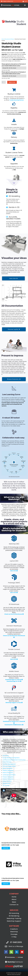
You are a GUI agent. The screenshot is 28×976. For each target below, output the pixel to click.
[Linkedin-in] (17, 952)
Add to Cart (12, 82)
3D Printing (6, 785)
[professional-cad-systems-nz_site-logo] (10, 5)
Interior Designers (8, 772)
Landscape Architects (9, 774)
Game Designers (7, 768)
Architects (6, 755)
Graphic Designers (8, 770)
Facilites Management (9, 764)
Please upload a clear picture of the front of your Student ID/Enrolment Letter (14, 64)
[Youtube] (22, 952)
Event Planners (7, 762)
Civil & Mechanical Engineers (11, 757)
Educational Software (9, 39)
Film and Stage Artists (9, 766)
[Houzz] (11, 952)
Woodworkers (7, 783)
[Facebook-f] (6, 952)
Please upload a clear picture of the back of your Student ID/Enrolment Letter (14, 72)
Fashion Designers (8, 779)
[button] (24, 5)
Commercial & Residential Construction (14, 760)
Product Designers (8, 777)
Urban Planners (7, 781)
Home (3, 39)
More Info (5, 848)
